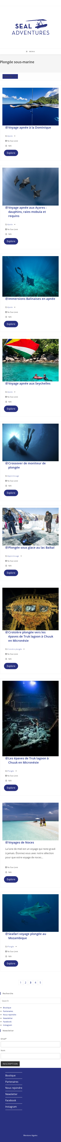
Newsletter (8, 1018)
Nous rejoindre (9, 1014)
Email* (4, 1038)
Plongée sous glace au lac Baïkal (31, 547)
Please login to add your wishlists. (6, 127)
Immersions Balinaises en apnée (31, 299)
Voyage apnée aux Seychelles (29, 383)
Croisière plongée (15, 649)
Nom (3, 1050)
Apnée (10, 136)
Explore (11, 153)
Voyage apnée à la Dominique (29, 127)
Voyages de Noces (21, 842)
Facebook (7, 1021)
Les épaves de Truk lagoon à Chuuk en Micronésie (28, 760)
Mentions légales (30, 1135)
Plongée (11, 771)
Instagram (7, 1025)
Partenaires (8, 1011)
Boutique (7, 1007)
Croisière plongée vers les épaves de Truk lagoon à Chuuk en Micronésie (30, 636)
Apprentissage (13, 476)
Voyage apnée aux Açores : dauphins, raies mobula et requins (27, 212)
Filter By (7, 76)
